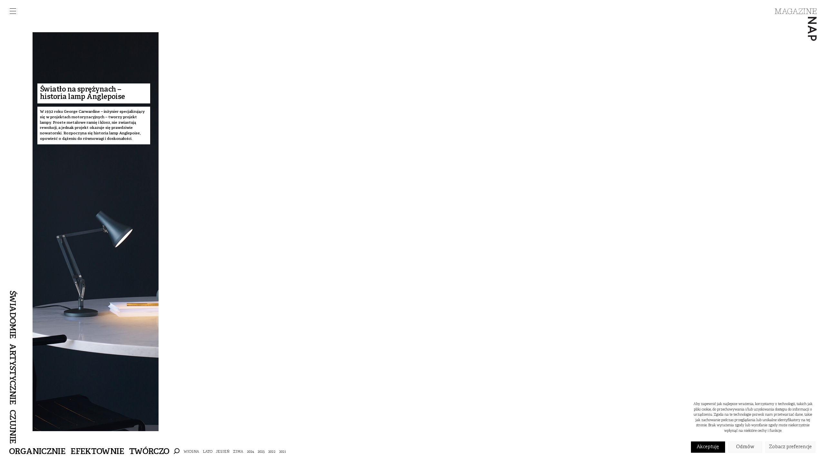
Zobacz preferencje (790, 447)
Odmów (745, 447)
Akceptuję (708, 447)
